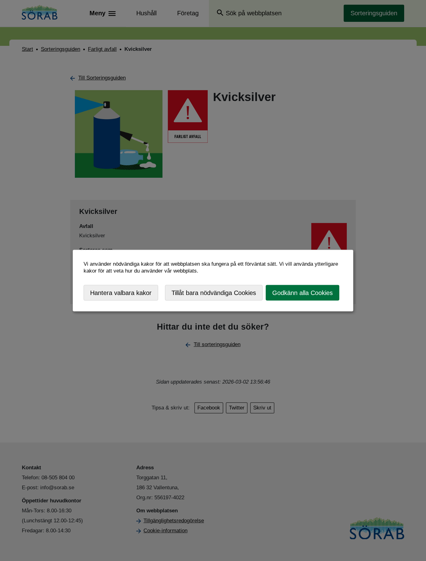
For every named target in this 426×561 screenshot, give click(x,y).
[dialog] (213, 280)
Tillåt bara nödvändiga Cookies (214, 292)
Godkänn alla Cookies (302, 292)
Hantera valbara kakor (121, 292)
